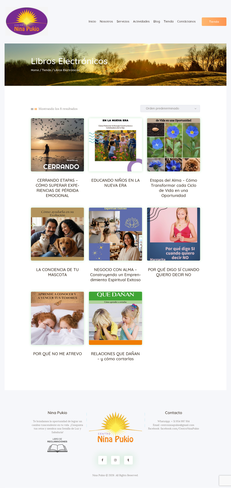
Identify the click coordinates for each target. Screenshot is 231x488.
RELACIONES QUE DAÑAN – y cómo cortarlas (115, 356)
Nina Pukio (98, 475)
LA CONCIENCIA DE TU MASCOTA (57, 272)
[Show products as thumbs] (32, 109)
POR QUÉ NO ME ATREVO (57, 354)
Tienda (46, 70)
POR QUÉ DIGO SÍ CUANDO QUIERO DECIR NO (173, 272)
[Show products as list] (35, 109)
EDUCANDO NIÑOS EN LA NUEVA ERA (115, 183)
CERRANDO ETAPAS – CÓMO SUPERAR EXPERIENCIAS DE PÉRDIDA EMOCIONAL (57, 188)
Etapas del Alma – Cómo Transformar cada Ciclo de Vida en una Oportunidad (173, 188)
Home (35, 70)
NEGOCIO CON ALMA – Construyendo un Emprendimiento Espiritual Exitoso (115, 275)
